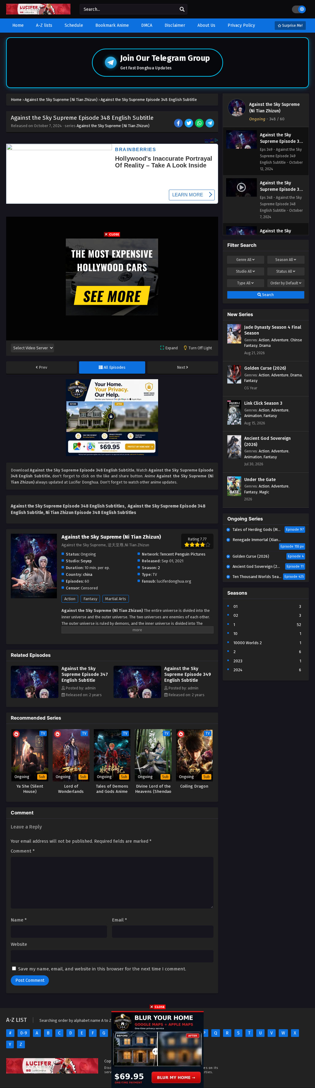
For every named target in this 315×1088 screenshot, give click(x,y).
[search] (182, 9)
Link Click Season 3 (263, 403)
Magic (264, 492)
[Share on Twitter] (189, 124)
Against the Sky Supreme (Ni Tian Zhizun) (113, 125)
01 (235, 606)
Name (19, 920)
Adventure (280, 340)
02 (235, 615)
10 (235, 633)
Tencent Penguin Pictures (182, 554)
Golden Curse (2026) (265, 368)
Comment (23, 851)
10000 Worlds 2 (247, 642)
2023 (237, 661)
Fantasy (90, 598)
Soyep (86, 561)
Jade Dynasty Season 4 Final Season (272, 330)
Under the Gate (260, 479)
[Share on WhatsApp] (200, 124)
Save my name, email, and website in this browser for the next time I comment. (102, 969)
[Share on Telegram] (210, 124)
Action (69, 598)
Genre (243, 260)
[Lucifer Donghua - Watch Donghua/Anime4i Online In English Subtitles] (38, 13)
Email (119, 920)
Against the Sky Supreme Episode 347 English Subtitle (85, 674)
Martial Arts (115, 598)
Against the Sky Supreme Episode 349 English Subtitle (187, 674)
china (87, 574)
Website (19, 944)
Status (284, 271)
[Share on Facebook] (179, 124)
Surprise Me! (292, 25)
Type (243, 283)
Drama (265, 345)
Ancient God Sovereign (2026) (267, 441)
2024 (237, 670)
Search (267, 295)
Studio (244, 271)
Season (284, 260)
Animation (253, 415)
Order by (284, 283)
